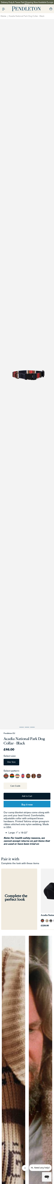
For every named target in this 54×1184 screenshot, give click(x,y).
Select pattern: (12, 770)
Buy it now (27, 804)
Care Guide (15, 786)
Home (3, 16)
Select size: (10, 755)
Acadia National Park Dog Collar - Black (26, 16)
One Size (11, 762)
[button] (3, 9)
